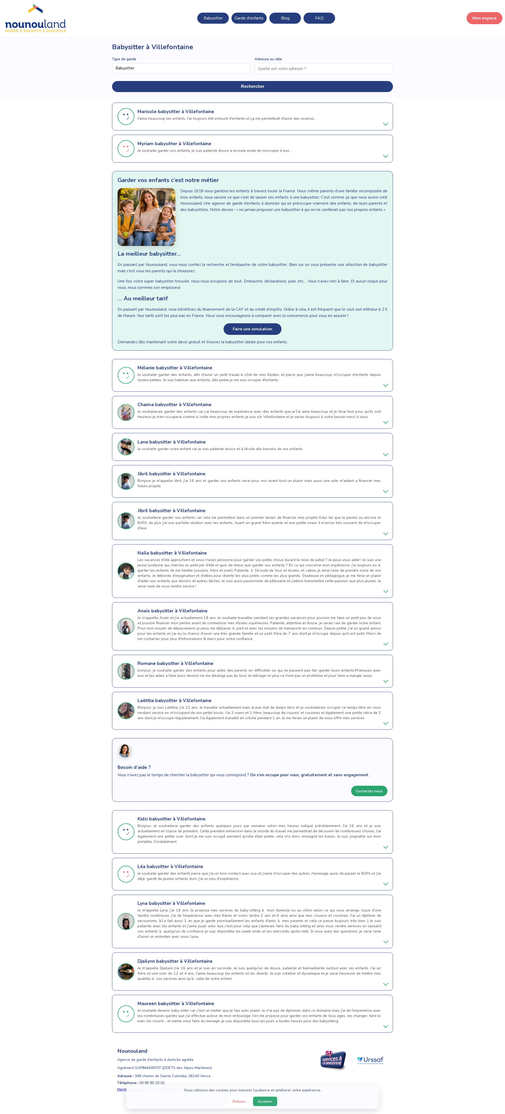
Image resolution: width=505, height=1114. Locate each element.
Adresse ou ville (268, 59)
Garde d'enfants (249, 18)
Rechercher (252, 86)
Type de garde (124, 59)
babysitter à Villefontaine (186, 111)
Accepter (265, 1101)
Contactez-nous (369, 791)
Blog (285, 18)
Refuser (239, 1101)
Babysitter (213, 18)
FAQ (319, 18)
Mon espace (484, 18)
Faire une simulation (252, 329)
